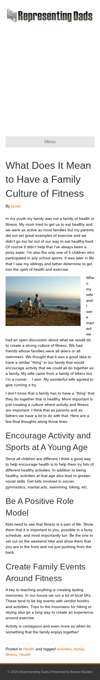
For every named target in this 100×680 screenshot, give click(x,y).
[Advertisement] (50, 75)
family (79, 649)
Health (28, 649)
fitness (11, 654)
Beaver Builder (81, 672)
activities (64, 649)
